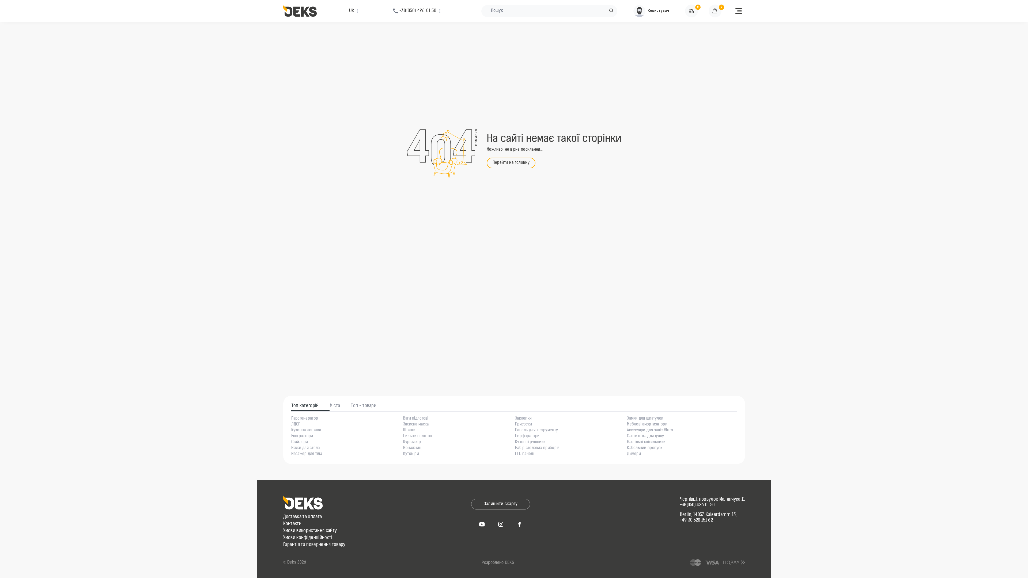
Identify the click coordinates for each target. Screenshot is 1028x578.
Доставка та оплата (302, 517)
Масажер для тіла (306, 454)
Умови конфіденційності (307, 538)
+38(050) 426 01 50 (697, 505)
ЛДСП (296, 425)
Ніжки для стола (305, 448)
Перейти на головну (511, 163)
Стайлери (299, 442)
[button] (611, 11)
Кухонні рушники (530, 442)
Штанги (409, 430)
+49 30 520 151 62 (696, 520)
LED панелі (524, 454)
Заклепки (523, 419)
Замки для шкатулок (645, 419)
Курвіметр (412, 442)
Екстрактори (302, 436)
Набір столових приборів (537, 448)
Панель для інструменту (536, 430)
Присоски (523, 425)
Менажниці (412, 448)
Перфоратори (527, 436)
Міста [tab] (335, 406)
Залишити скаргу (501, 504)
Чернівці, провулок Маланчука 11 (712, 499)
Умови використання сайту (310, 531)
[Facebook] (519, 524)
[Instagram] (500, 524)
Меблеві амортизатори (647, 425)
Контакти (292, 524)
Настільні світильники (646, 442)
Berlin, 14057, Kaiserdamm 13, (708, 515)
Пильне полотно (417, 436)
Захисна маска (416, 425)
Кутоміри (411, 454)
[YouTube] (482, 524)
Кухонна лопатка (306, 430)
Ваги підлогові (415, 419)
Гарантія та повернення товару (314, 545)
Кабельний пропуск (644, 448)
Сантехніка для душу (645, 436)
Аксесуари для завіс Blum (650, 430)
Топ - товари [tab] (363, 406)
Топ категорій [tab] (305, 406)
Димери (634, 454)
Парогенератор (304, 419)
